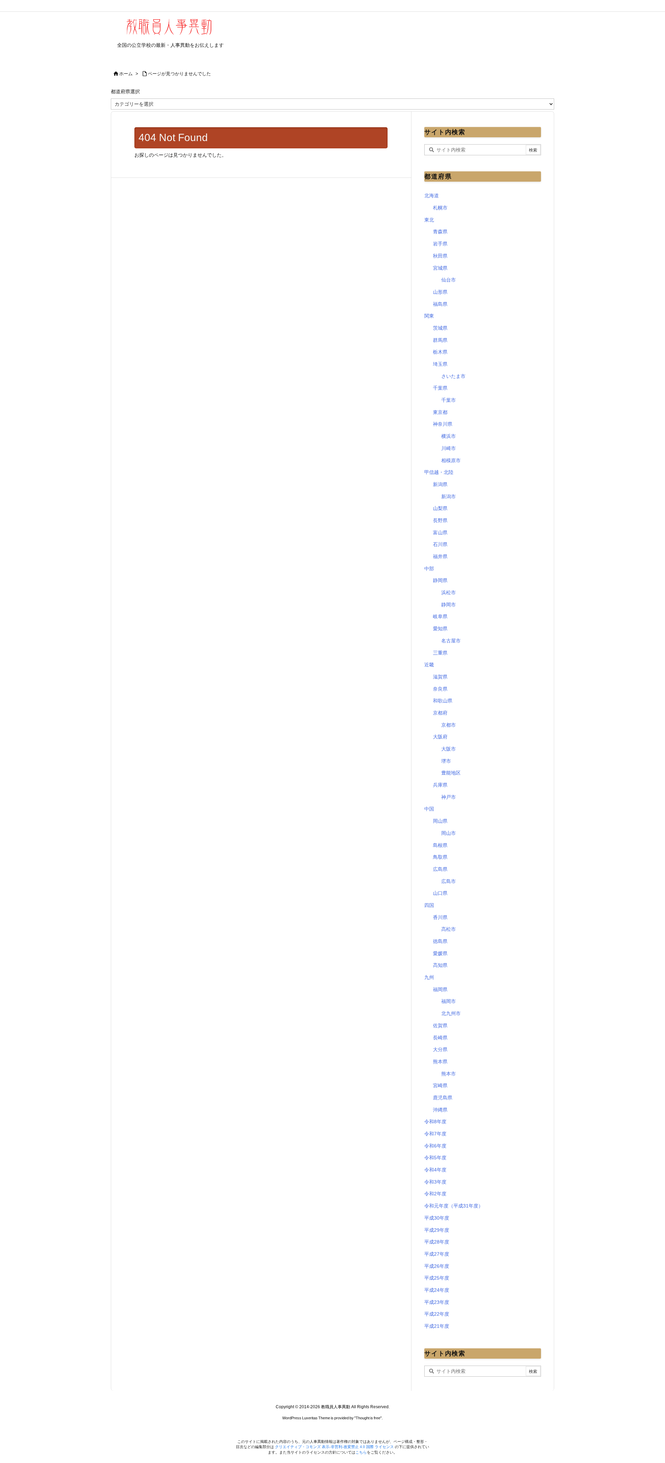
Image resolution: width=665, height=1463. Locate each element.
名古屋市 (451, 640)
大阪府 (440, 736)
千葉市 (448, 400)
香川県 (440, 917)
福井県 (440, 556)
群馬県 (440, 340)
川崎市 (448, 448)
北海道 (431, 195)
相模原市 (451, 460)
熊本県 (440, 1061)
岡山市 (448, 833)
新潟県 (440, 484)
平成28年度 (436, 1242)
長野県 (440, 520)
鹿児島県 (442, 1097)
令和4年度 (435, 1169)
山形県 (440, 292)
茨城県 (440, 328)
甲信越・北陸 (438, 472)
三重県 (440, 653)
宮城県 (440, 268)
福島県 (440, 304)
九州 (429, 977)
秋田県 (440, 256)
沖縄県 (440, 1110)
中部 (429, 568)
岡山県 (440, 821)
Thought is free (368, 1418)
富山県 (440, 532)
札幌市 (440, 207)
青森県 (440, 231)
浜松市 (448, 592)
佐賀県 (440, 1025)
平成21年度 (436, 1326)
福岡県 (440, 989)
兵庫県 (440, 785)
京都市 (448, 725)
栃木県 (440, 352)
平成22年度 (436, 1314)
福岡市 (448, 1001)
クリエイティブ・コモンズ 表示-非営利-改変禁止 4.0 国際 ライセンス (335, 1447)
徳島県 (440, 941)
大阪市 (448, 749)
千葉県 (440, 388)
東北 (429, 220)
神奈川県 (442, 424)
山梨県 (440, 508)
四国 (429, 905)
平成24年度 (436, 1290)
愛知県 (440, 628)
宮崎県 (440, 1085)
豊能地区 (451, 773)
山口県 (440, 893)
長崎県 (440, 1037)
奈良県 (440, 689)
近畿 (429, 664)
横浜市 (448, 436)
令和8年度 (435, 1121)
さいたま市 (453, 376)
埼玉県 (440, 364)
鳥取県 (440, 857)
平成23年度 (436, 1302)
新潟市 (448, 496)
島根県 (440, 845)
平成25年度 (436, 1278)
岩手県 (440, 243)
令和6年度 (435, 1146)
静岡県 (440, 580)
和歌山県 (442, 700)
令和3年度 (435, 1182)
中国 (429, 809)
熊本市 (448, 1073)
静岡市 (448, 604)
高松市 (448, 929)
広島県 (440, 869)
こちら (361, 1452)
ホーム (126, 73)
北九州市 (451, 1013)
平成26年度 (436, 1266)
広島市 (448, 881)
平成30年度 (436, 1218)
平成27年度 (436, 1254)
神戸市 (448, 797)
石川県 (440, 544)
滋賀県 (440, 676)
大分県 (440, 1049)
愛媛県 (440, 953)
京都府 (440, 713)
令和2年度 (435, 1193)
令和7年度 (435, 1133)
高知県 (440, 965)
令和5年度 (435, 1157)
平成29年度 (436, 1230)
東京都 (440, 412)
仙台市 (448, 280)
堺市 (446, 761)
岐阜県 (440, 616)
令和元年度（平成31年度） (453, 1206)
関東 (429, 316)
